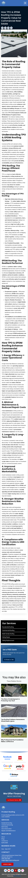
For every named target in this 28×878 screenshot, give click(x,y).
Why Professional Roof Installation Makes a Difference (12, 740)
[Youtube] (8, 28)
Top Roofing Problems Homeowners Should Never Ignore (13, 720)
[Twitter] (5, 28)
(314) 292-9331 (5, 858)
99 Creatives (17, 876)
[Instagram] (22, 870)
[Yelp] (15, 870)
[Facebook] (2, 28)
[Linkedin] (11, 28)
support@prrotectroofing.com (10, 860)
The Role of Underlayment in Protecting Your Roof (10, 700)
